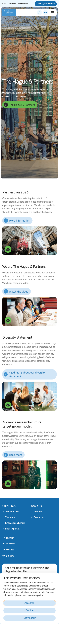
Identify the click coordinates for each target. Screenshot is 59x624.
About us (38, 511)
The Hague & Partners (45, 3)
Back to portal (12, 528)
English (45, 12)
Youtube (10, 549)
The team (10, 517)
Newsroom (23, 3)
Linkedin (10, 543)
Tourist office (12, 511)
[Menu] (52, 12)
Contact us (39, 517)
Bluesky (10, 555)
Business (12, 3)
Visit (4, 3)
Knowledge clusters (15, 522)
